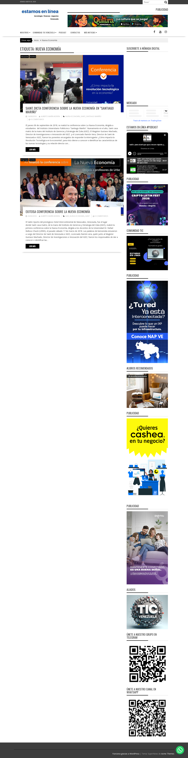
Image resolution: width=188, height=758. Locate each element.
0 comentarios (37, 119)
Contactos (75, 32)
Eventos (33, 57)
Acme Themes (167, 753)
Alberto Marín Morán (50, 116)
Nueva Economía (72, 116)
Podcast (62, 32)
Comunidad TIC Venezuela (44, 32)
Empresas (24, 160)
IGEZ (67, 216)
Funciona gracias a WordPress (125, 753)
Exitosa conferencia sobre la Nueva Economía (58, 211)
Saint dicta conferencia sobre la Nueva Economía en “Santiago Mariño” (70, 110)
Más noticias (89, 32)
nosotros (24, 32)
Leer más (32, 149)
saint (83, 116)
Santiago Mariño (93, 116)
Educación (24, 57)
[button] (180, 750)
